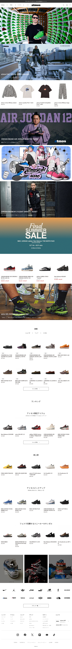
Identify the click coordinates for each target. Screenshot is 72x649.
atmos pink (22, 619)
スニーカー (3, 616)
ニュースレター (46, 619)
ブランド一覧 (35, 605)
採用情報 (56, 642)
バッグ (11, 619)
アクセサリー (12, 621)
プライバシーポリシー (31, 642)
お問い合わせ (45, 623)
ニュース (58, 614)
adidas (30, 619)
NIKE (30, 616)
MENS (11, 4)
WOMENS (19, 4)
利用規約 (15, 642)
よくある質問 (45, 621)
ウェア (11, 616)
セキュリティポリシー (42, 642)
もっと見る (35, 388)
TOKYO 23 (22, 621)
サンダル (3, 621)
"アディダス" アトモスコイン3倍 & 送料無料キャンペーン (36, 1)
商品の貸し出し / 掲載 (47, 625)
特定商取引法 (22, 642)
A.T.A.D (21, 623)
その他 (2, 623)
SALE (28, 4)
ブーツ (2, 619)
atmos (21, 616)
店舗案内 (44, 616)
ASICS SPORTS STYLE (33, 621)
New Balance (31, 625)
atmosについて (46, 627)
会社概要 (50, 642)
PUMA (30, 623)
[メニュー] (2, 5)
